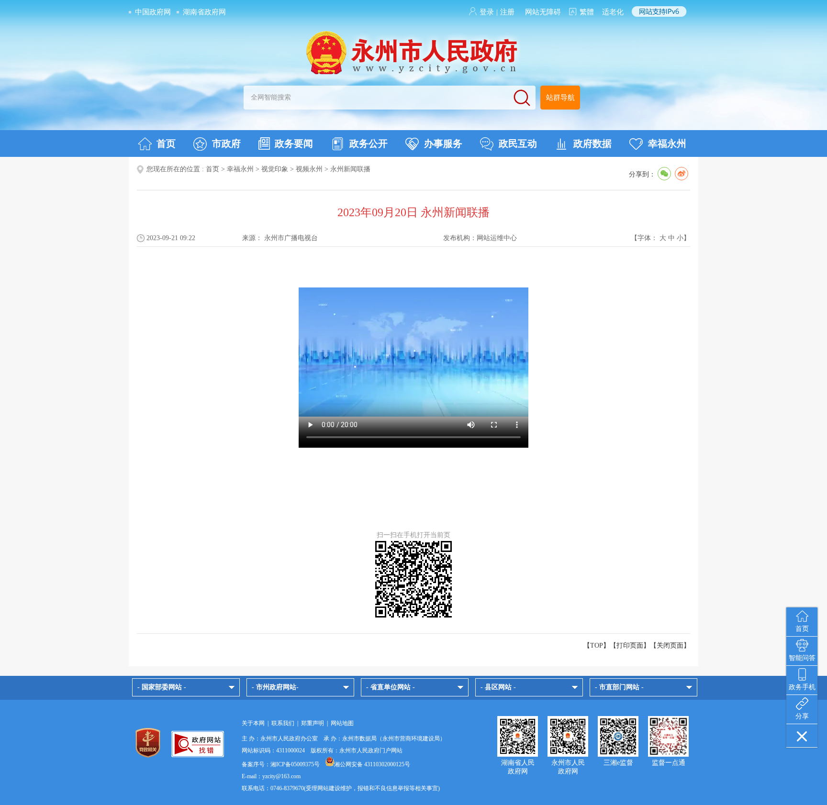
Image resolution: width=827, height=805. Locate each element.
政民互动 (518, 143)
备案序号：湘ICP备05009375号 (281, 764)
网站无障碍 (543, 12)
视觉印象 (274, 169)
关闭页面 (670, 645)
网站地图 (342, 723)
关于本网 (253, 723)
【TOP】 (596, 645)
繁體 (587, 12)
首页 (166, 143)
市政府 (226, 143)
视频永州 (309, 169)
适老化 (613, 12)
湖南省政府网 (204, 12)
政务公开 (368, 143)
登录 (487, 12)
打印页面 (629, 645)
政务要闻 (294, 143)
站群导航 (560, 97)
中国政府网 (153, 12)
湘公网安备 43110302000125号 (372, 764)
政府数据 (592, 143)
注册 (507, 12)
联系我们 (282, 723)
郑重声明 (312, 723)
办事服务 (443, 143)
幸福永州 (667, 143)
